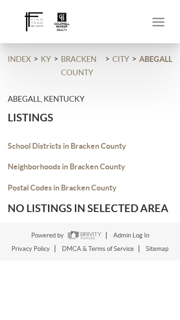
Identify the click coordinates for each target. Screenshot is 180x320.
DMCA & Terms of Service (98, 248)
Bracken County (78, 66)
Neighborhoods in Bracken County (66, 166)
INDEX (19, 59)
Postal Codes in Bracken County (62, 187)
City (120, 59)
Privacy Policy (31, 248)
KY (46, 59)
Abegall (155, 59)
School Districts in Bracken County (67, 146)
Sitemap (157, 248)
